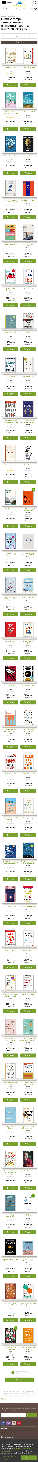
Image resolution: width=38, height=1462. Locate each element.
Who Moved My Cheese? (10, 951)
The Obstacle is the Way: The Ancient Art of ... (28, 421)
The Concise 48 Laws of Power (28, 201)
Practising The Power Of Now (28, 1348)
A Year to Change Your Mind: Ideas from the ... (28, 1039)
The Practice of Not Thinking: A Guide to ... (28, 245)
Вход (18, 9)
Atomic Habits (10, 68)
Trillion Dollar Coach (28, 774)
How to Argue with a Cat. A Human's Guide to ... (10, 598)
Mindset (28, 1215)
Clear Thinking (28, 950)
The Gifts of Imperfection (10, 1216)
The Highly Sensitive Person (10, 1127)
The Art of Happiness (28, 1171)
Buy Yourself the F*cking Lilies (10, 1348)
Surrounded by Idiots (28, 68)
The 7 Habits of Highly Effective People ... (10, 862)
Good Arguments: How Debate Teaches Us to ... (28, 1304)
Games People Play (10, 156)
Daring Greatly (28, 818)
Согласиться (30, 1458)
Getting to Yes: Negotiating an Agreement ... (10, 289)
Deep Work (28, 465)
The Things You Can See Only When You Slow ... (28, 862)
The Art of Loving (10, 906)
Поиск (30, 3)
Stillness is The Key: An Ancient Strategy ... (10, 1260)
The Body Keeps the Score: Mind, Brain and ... (10, 201)
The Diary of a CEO (28, 156)
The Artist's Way (10, 332)
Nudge (28, 332)
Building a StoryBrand (28, 994)
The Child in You (10, 465)
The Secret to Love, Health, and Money (10, 1304)
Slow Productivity (10, 509)
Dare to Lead (10, 376)
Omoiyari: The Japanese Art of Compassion (28, 1260)
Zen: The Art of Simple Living (28, 598)
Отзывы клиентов (7, 1437)
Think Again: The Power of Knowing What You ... (28, 730)
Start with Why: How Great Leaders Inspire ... (10, 421)
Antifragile (10, 685)
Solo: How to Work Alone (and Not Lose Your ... (10, 1171)
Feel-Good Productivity (10, 244)
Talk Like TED (28, 288)
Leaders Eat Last (28, 685)
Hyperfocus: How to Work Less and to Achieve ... (28, 1127)
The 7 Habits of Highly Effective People (28, 1083)
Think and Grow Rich (28, 906)
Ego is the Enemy (10, 641)
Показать (6, 36)
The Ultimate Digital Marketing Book (28, 509)
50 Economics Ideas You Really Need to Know (10, 730)
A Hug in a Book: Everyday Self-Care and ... (10, 1039)
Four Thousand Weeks (28, 112)
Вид (30, 36)
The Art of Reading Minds (28, 642)
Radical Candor (10, 774)
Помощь (25, 9)
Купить (12, 85)
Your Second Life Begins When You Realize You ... (10, 554)
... (19, 1373)
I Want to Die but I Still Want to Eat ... (10, 818)
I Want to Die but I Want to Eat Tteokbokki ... (10, 112)
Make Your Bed (28, 376)
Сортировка (18, 36)
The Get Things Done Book (10, 1083)
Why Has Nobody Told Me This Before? (10, 995)
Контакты (4, 1428)
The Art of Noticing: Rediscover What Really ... (28, 554)
